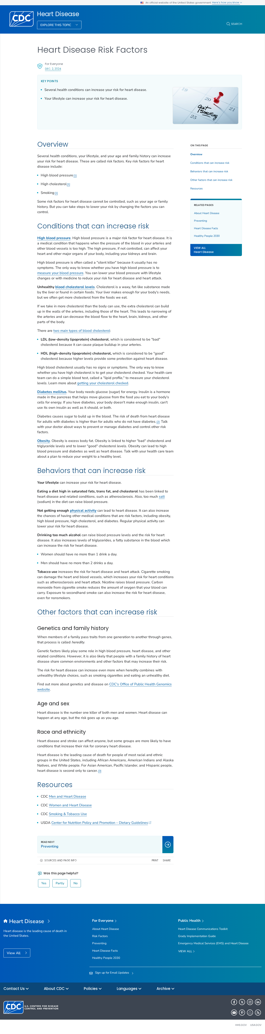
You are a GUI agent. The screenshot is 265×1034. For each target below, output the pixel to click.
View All (14, 953)
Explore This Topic (56, 25)
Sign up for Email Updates (112, 973)
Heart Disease (58, 14)
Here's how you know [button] (226, 2)
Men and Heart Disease (67, 796)
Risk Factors (100, 936)
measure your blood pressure (60, 273)
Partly (60, 883)
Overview (196, 154)
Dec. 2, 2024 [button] (53, 69)
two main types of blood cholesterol (81, 330)
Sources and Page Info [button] (60, 860)
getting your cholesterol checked (102, 383)
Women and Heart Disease (70, 805)
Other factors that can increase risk (211, 180)
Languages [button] (127, 988)
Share (167, 860)
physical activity (83, 510)
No (76, 883)
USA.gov (256, 1025)
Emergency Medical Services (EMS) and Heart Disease (213, 943)
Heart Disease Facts (206, 228)
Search (236, 24)
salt (162, 496)
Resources (196, 188)
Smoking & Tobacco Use (68, 814)
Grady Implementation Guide (197, 936)
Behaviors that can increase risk (209, 171)
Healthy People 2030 (207, 236)
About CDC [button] (55, 988)
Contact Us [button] (14, 988)
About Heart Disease (206, 213)
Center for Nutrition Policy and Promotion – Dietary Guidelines (99, 822)
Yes (43, 883)
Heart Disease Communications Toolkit (203, 929)
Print (155, 860)
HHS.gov (241, 1025)
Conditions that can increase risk (209, 163)
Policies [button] (91, 988)
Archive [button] (164, 988)
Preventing (200, 221)
